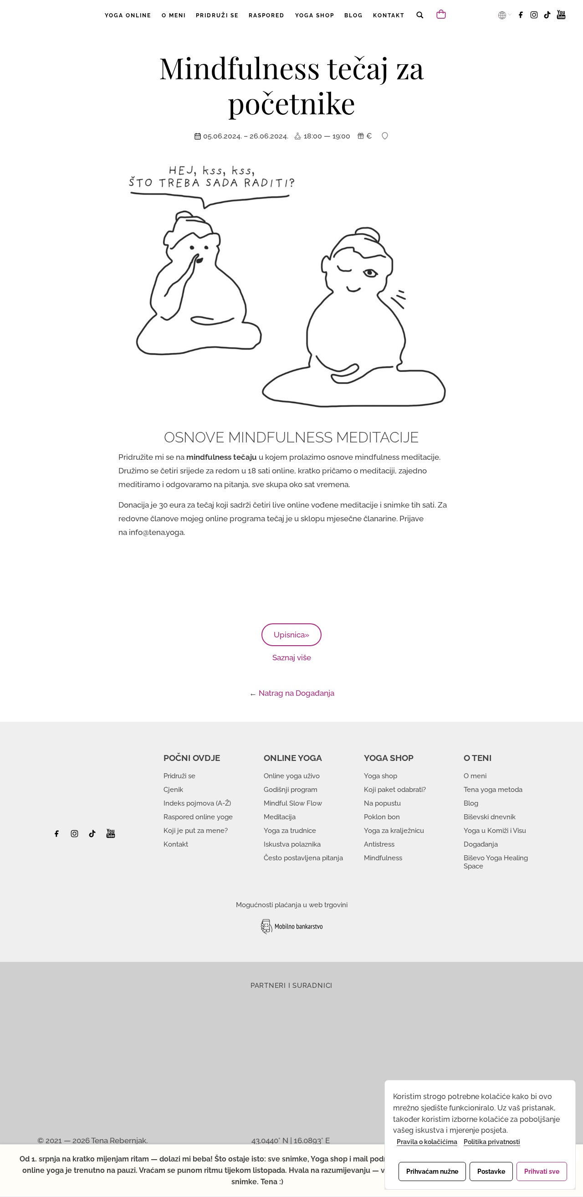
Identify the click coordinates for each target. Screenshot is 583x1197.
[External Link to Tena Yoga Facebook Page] (60, 836)
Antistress (379, 844)
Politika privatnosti (492, 1142)
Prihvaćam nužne (432, 1171)
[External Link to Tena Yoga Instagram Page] (76, 836)
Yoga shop (380, 776)
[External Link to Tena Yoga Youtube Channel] (110, 836)
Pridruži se (179, 776)
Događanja (481, 844)
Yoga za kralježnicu (394, 831)
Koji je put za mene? (196, 831)
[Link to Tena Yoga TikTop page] (548, 18)
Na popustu (382, 803)
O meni (475, 776)
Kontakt (176, 844)
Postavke (491, 1171)
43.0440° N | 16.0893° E (290, 1140)
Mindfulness (383, 858)
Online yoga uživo (292, 776)
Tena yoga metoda (493, 790)
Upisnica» (291, 634)
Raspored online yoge (198, 817)
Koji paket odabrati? (395, 790)
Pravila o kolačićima (427, 1142)
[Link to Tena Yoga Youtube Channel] (561, 18)
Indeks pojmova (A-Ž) (197, 803)
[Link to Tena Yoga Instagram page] (535, 18)
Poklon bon (382, 817)
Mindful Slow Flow (293, 803)
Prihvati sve (541, 1171)
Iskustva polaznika (292, 844)
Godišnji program (290, 790)
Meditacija (280, 817)
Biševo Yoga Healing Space (496, 862)
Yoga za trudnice (290, 831)
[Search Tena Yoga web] (419, 21)
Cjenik (173, 790)
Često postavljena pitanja (303, 858)
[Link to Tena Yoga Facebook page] (522, 18)
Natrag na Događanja (296, 693)
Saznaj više (291, 657)
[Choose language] (503, 15)
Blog (471, 803)
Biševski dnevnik (490, 817)
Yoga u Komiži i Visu (495, 831)
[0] (442, 13)
